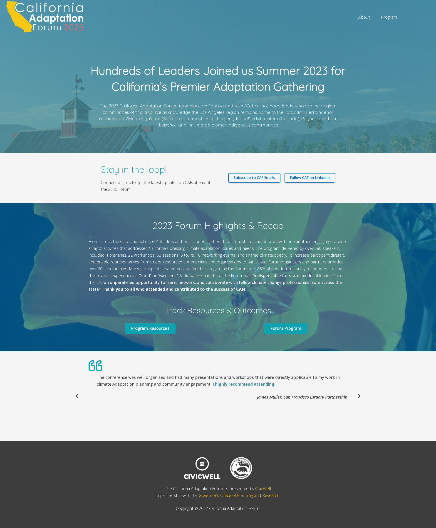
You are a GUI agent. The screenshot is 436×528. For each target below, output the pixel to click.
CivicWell (263, 488)
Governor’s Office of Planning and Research (239, 495)
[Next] (359, 396)
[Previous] (77, 396)
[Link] (46, 17)
